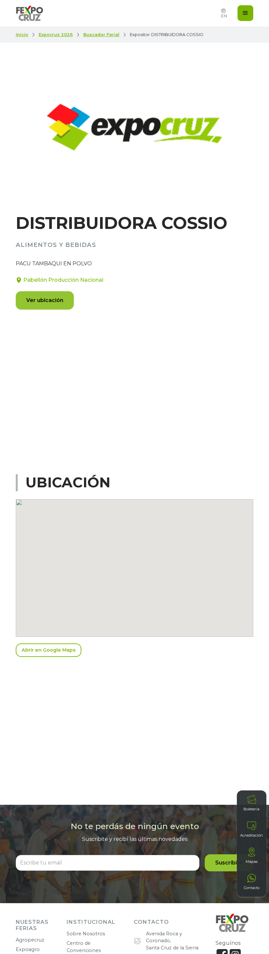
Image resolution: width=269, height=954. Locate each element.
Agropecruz (30, 940)
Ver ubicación (44, 300)
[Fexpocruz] (232, 923)
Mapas (252, 861)
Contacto (251, 887)
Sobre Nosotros (86, 934)
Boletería (251, 809)
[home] (29, 13)
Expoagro (28, 949)
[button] (245, 13)
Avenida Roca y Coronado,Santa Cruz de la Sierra (172, 941)
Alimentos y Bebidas (56, 245)
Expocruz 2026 (56, 34)
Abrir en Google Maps (48, 650)
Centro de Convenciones (84, 946)
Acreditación (251, 835)
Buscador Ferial (101, 34)
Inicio (22, 34)
